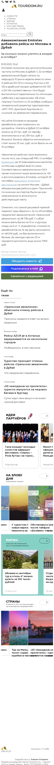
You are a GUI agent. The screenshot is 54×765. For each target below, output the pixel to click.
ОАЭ (33, 254)
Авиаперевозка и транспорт (15, 254)
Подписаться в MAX (24, 268)
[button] (42, 416)
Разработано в (31, 759)
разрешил (8, 162)
